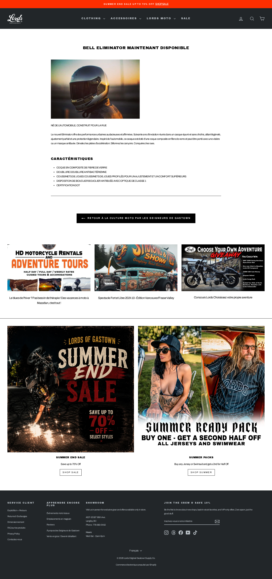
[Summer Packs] (201, 389)
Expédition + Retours (16, 510)
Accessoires (124, 18)
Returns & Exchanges (17, 516)
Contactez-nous (14, 539)
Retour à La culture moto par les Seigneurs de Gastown (139, 218)
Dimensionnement (15, 522)
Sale (186, 18)
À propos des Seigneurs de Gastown (63, 530)
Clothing (91, 18)
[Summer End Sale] (70, 389)
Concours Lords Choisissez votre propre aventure (223, 297)
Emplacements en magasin (59, 519)
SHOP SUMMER (201, 472)
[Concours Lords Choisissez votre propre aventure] (223, 267)
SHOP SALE (71, 472)
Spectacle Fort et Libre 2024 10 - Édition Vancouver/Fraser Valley (136, 297)
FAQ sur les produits (16, 527)
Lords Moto (160, 18)
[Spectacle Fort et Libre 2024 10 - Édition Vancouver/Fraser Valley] (136, 267)
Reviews (50, 524)
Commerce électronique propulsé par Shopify (136, 564)
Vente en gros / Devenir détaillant (61, 536)
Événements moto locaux (58, 513)
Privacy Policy (13, 533)
